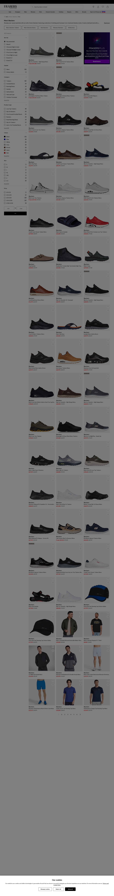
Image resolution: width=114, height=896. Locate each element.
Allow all (70, 889)
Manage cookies (45, 889)
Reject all (58, 889)
